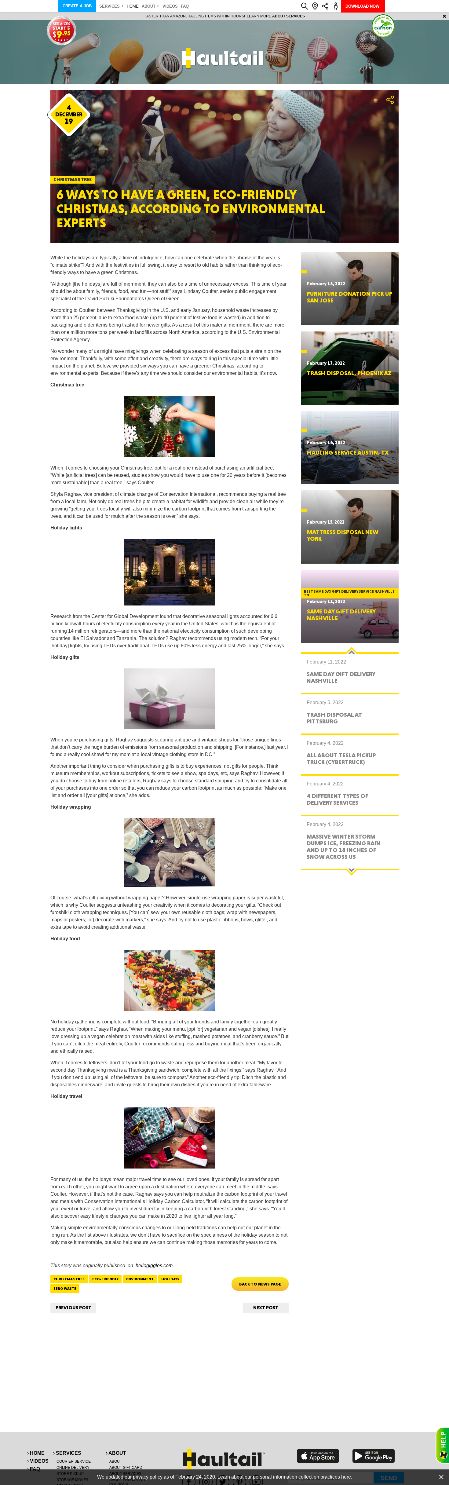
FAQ (185, 6)
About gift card (125, 1467)
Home (133, 6)
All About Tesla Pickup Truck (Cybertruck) (341, 759)
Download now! (363, 6)
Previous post (73, 1308)
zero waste (64, 1288)
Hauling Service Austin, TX (348, 452)
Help (442, 1445)
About (148, 6)
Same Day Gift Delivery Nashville (341, 615)
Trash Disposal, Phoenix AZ (349, 373)
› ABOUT (116, 1453)
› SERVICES (67, 1453)
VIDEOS (170, 6)
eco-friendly (105, 1279)
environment (140, 1279)
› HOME (36, 1453)
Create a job (77, 6)
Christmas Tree (69, 1279)
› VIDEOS (38, 1461)
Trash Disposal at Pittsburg (334, 718)
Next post (265, 1308)
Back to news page (260, 1284)
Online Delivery (73, 1467)
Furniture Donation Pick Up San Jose (349, 297)
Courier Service (74, 1461)
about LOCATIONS (308, 16)
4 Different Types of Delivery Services (337, 799)
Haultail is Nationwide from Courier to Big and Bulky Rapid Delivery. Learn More (224, 16)
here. (346, 1477)
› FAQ (33, 1469)
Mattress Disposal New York (342, 535)
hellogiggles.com (154, 1265)
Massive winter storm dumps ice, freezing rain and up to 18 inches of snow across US (344, 846)
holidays (170, 1279)
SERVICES (109, 6)
